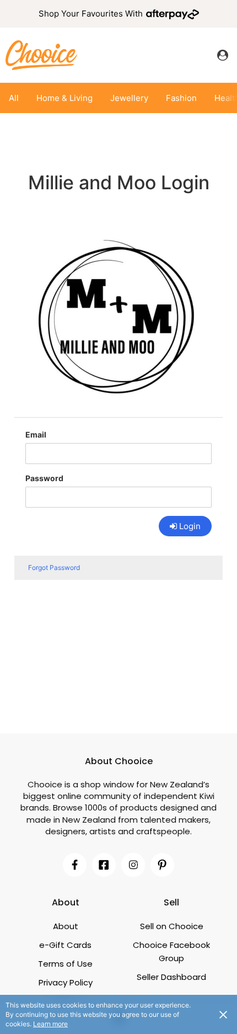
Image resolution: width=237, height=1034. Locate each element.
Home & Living (64, 98)
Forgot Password (54, 567)
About (65, 926)
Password (44, 478)
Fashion (181, 98)
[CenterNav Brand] (41, 55)
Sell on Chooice (171, 926)
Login (190, 526)
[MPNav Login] (222, 55)
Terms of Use (65, 963)
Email (35, 434)
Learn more (50, 1024)
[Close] (223, 1014)
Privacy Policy (66, 982)
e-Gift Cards (65, 945)
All (14, 98)
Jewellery (129, 98)
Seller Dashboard (171, 977)
